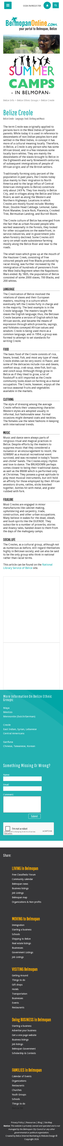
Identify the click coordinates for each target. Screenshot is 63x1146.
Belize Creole (47, 100)
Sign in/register (32, 6)
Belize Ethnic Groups (27, 100)
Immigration (18, 925)
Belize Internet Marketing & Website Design (36, 1136)
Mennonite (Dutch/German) (19, 716)
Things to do (18, 980)
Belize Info (8, 100)
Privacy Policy (17, 1122)
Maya (6, 707)
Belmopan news (20, 883)
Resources (31, 1122)
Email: (6, 784)
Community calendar (22, 879)
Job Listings (18, 893)
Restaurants (18, 1007)
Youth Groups (19, 1094)
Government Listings (22, 952)
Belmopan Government (24, 1048)
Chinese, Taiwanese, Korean (19, 746)
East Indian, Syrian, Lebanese (20, 729)
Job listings (17, 1044)
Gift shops (17, 984)
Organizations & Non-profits (26, 902)
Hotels (15, 989)
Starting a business (21, 929)
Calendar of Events (21, 1076)
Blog (40, 1122)
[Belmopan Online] (31, 23)
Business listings (20, 888)
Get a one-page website (24, 1035)
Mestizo (7, 712)
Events (15, 1002)
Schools (16, 934)
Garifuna (8, 741)
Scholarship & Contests (24, 1053)
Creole (7, 724)
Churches (17, 1090)
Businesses (17, 947)
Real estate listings (21, 943)
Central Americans (13, 733)
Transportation (19, 993)
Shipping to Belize (21, 938)
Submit (34, 816)
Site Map (48, 1122)
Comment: (8, 794)
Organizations (19, 1080)
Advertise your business (24, 1030)
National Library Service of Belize (28, 566)
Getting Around (20, 975)
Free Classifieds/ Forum (24, 874)
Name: (6, 774)
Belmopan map (19, 897)
